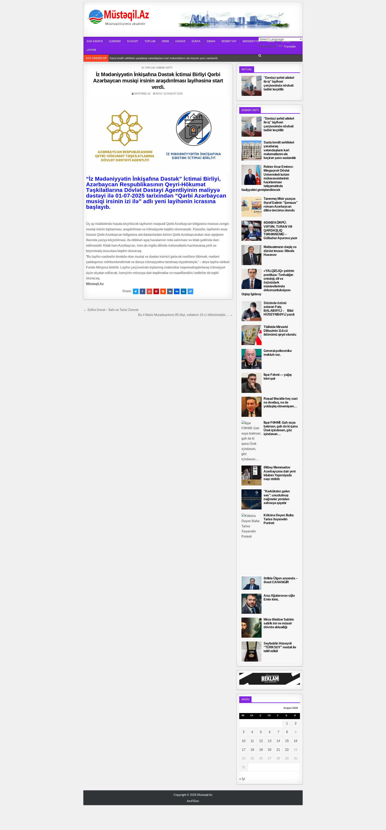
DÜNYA (196, 41)
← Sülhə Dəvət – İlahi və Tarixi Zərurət (110, 310)
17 (243, 749)
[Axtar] (260, 55)
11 (252, 741)
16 (295, 741)
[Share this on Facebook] (142, 291)
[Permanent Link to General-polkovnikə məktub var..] (251, 359)
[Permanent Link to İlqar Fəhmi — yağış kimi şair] (251, 383)
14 (278, 741)
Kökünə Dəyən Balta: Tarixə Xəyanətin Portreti (279, 519)
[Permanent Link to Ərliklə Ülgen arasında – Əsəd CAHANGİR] (251, 583)
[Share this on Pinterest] (156, 291)
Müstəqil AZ (142, 93)
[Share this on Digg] (177, 291)
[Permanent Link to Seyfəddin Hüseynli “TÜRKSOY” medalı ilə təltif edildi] (251, 651)
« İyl (242, 779)
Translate (290, 46)
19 (261, 749)
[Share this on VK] (170, 291)
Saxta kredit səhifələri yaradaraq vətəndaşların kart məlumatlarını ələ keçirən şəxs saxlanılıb (165, 58)
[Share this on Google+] (149, 291)
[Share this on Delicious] (190, 291)
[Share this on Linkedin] (183, 291)
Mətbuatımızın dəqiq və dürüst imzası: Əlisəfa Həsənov (280, 250)
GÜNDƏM (115, 41)
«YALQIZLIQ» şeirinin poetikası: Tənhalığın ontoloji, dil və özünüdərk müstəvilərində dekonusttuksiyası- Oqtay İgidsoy (267, 282)
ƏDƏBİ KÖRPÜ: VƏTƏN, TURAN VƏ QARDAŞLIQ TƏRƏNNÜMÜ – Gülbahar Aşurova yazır (280, 230)
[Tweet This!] (136, 291)
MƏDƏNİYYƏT (252, 41)
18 (252, 749)
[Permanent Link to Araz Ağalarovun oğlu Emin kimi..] (251, 604)
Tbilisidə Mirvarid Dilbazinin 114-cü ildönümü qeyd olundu (280, 330)
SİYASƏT (132, 41)
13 (269, 741)
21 (278, 749)
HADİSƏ (180, 41)
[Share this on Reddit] (163, 291)
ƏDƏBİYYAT (228, 41)
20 (269, 749)
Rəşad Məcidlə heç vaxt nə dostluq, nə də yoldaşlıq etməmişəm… (280, 402)
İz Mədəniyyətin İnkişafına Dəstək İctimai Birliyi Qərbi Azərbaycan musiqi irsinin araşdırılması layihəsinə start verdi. (158, 80)
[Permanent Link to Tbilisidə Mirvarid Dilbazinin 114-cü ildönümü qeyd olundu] (251, 335)
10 (243, 741)
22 (287, 749)
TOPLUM (150, 41)
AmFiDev (193, 801)
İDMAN (211, 41)
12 (261, 741)
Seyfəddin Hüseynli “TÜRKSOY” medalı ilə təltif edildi (280, 647)
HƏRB (165, 41)
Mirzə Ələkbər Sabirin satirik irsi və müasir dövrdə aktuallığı (279, 623)
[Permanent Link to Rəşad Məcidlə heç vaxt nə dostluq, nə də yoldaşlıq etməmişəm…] (251, 407)
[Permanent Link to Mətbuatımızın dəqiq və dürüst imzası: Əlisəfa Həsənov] (251, 255)
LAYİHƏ (91, 49)
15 (287, 741)
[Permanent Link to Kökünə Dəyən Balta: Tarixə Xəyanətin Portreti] (251, 542)
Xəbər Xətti (164, 67)
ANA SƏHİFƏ (95, 41)
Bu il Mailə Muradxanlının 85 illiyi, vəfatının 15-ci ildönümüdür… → (185, 315)
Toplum (150, 67)
